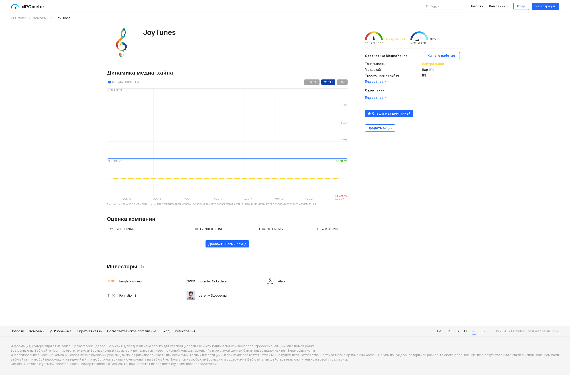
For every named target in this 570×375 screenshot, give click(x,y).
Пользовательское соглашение (131, 331)
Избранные (62, 331)
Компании (497, 6)
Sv (483, 331)
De (439, 331)
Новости (477, 6)
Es (457, 331)
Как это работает (442, 55)
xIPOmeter (32, 6)
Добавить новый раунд (227, 244)
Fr (465, 331)
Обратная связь (89, 331)
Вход (521, 6)
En (448, 331)
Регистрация (545, 6)
